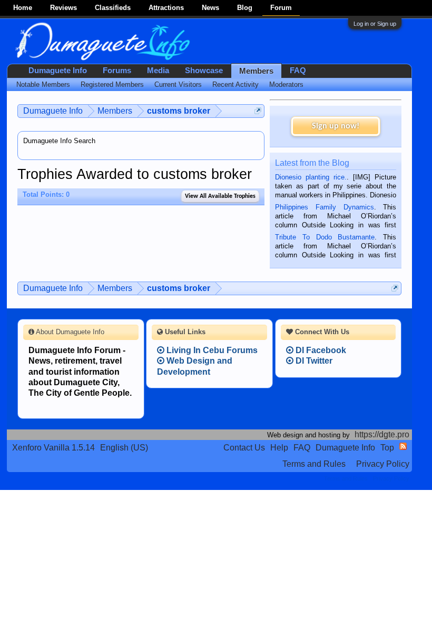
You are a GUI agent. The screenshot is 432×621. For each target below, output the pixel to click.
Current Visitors (178, 84)
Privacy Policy (382, 463)
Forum (281, 8)
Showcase (204, 70)
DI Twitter (312, 360)
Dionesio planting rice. (311, 177)
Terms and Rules (314, 463)
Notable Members (43, 84)
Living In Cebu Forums (211, 350)
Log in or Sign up (375, 24)
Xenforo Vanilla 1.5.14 (53, 447)
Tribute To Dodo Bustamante (325, 237)
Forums (117, 70)
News (210, 8)
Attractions (166, 8)
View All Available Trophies (220, 196)
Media (158, 70)
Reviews (63, 8)
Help (279, 447)
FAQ (298, 70)
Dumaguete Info (57, 70)
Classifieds (113, 8)
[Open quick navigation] (257, 110)
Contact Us (244, 447)
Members (256, 71)
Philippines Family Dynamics (324, 207)
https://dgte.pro (382, 434)
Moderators (286, 84)
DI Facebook (319, 350)
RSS (403, 446)
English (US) (124, 447)
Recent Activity (235, 84)
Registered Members (112, 84)
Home (22, 8)
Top (387, 447)
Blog (244, 8)
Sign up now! (335, 126)
